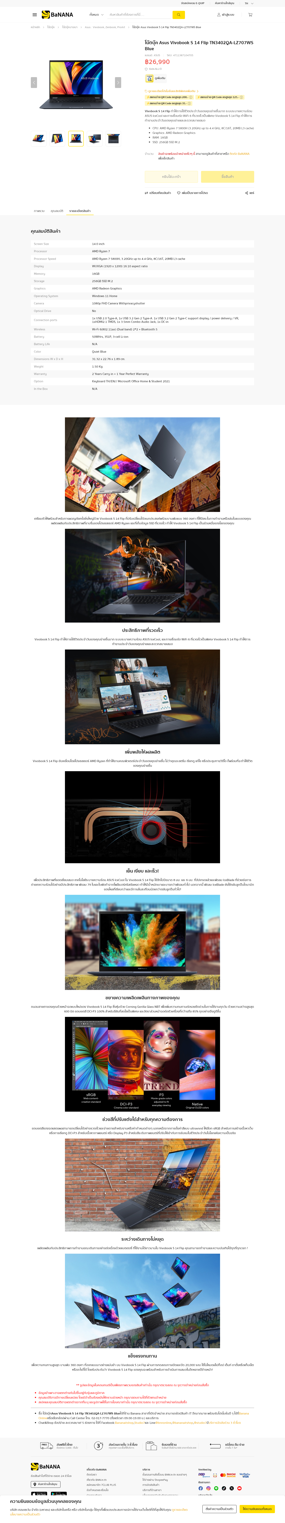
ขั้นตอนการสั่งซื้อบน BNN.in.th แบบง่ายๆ (164, 1475)
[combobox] (249, 3)
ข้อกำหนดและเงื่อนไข (98, 1490)
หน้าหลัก (35, 27)
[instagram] (208, 1489)
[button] (34, 82)
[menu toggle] (35, 15)
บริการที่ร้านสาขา (152, 1490)
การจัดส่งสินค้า (150, 1485)
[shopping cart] (250, 15)
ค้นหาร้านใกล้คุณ (225, 3)
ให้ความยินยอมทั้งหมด (257, 1509)
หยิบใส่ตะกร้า (171, 177)
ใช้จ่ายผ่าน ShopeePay (155, 1480)
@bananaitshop (182, 1422)
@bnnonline (163, 1422)
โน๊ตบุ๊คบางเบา (70, 27)
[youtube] (239, 1489)
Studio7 (139, 1422)
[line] (216, 1489)
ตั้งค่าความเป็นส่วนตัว (219, 1509)
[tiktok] (224, 1489)
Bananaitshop (124, 1422)
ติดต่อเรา (92, 1475)
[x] (231, 1489)
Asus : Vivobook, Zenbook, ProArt (105, 27)
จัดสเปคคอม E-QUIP (193, 3)
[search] (179, 15)
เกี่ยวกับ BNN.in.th (97, 1480)
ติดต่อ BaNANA (239, 153)
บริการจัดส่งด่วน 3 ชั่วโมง (225, 1422)
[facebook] (200, 1489)
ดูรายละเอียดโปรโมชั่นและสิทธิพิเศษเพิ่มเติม (171, 91)
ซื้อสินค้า (228, 177)
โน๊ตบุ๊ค (51, 27)
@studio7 (200, 1422)
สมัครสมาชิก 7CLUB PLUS (101, 1485)
